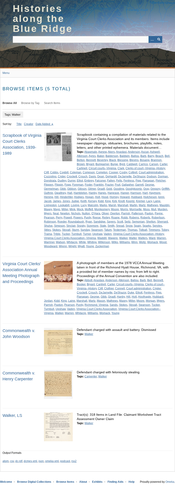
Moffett (89, 209)
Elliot (80, 180)
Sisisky (81, 225)
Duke (131, 292)
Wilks (114, 242)
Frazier (109, 184)
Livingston (50, 205)
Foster (88, 184)
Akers (111, 151)
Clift (46, 172)
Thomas (132, 229)
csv (12, 461)
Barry (151, 156)
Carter (163, 164)
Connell (120, 288)
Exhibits (97, 481)
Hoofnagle (144, 296)
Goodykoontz (134, 188)
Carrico (143, 164)
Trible (56, 234)
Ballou (135, 156)
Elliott (139, 292)
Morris (124, 209)
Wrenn (63, 246)
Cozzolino (50, 176)
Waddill (102, 238)
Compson (89, 172)
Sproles (157, 225)
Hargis (102, 193)
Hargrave (113, 193)
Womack (152, 242)
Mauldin (165, 205)
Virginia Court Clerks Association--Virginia (70, 238)
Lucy (83, 205)
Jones (66, 201)
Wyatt (81, 246)
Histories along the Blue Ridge (42, 18)
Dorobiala (50, 180)
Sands (114, 304)
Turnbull (76, 234)
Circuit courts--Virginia (102, 168)
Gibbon (71, 188)
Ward (152, 238)
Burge (114, 164)
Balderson (112, 156)
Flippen (48, 184)
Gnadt (101, 188)
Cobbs (54, 172)
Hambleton (80, 193)
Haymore (154, 193)
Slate (103, 225)
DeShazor (139, 176)
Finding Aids (116, 481)
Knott (121, 201)
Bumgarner (102, 164)
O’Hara (95, 213)
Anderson (134, 151)
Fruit (117, 184)
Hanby (93, 193)
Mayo (56, 209)
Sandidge (99, 221)
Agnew (102, 151)
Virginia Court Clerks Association (96, 309)
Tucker (66, 234)
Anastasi (121, 151)
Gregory (155, 188)
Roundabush (76, 221)
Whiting (92, 242)
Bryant (90, 164)
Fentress (129, 180)
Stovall (66, 229)
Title (19, 124)
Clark (121, 168)
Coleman (75, 172)
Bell (167, 156)
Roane (115, 217)
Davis (92, 176)
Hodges (79, 197)
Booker (81, 284)
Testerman (119, 229)
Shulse (48, 225)
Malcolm (93, 205)
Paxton (149, 213)
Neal (56, 213)
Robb (124, 217)
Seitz (127, 221)
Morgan (150, 300)
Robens (134, 217)
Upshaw (97, 234)
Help (131, 481)
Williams (124, 242)
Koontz (130, 201)
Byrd (122, 164)
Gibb (63, 188)
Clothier (109, 288)
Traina (48, 234)
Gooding (118, 188)
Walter (133, 238)
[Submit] (158, 39)
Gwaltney (60, 193)
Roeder (62, 221)
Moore (115, 209)
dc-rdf (18, 461)
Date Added (43, 124)
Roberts (145, 217)
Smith (111, 225)
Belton (81, 160)
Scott (120, 221)
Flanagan (148, 180)
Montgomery (102, 209)
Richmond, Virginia (96, 304)
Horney (114, 197)
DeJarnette (125, 176)
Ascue (145, 151)
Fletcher (160, 180)
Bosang (144, 160)
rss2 (74, 461)
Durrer (71, 180)
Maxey (48, 209)
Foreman (77, 184)
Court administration (151, 172)
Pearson (49, 217)
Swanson (97, 229)
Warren (161, 238)
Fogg (67, 184)
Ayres (92, 156)
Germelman (51, 188)
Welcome (6, 481)
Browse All (10, 103)
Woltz (142, 242)
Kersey (92, 201)
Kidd (101, 201)
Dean (100, 176)
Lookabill (63, 205)
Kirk (114, 201)
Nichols (75, 213)
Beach (159, 156)
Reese (97, 217)
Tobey (165, 229)
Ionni (161, 197)
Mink (72, 209)
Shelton (151, 221)
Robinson (50, 221)
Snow (129, 225)
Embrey (89, 180)
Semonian (138, 221)
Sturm (75, 229)
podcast (65, 461)
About (83, 481)
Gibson (82, 188)
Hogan (89, 197)
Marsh (112, 205)
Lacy (149, 201)
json (41, 461)
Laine (156, 201)
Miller (65, 209)
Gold (109, 188)
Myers (47, 213)
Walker (123, 238)
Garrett (139, 184)
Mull (153, 209)
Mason (101, 300)
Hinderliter (66, 197)
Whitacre (72, 242)
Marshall (123, 205)
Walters (142, 238)
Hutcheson (150, 197)
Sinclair (70, 225)
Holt (97, 197)
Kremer (140, 201)
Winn (134, 242)
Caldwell (131, 164)
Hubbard (136, 197)
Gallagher (128, 184)
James (57, 201)
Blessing (122, 160)
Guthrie (48, 193)
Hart (145, 193)
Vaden (108, 234)
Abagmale (90, 151)
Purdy (87, 217)
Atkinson (82, 156)
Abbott (88, 280)
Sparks (146, 225)
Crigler (157, 288)
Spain (137, 225)
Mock (80, 209)
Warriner (49, 242)
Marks (103, 205)
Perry (59, 217)
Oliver (105, 213)
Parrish (125, 213)
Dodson (152, 176)
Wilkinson (104, 242)
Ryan (88, 221)
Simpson (59, 225)
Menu (6, 73)
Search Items (52, 103)
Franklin (99, 184)
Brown (81, 164)
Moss (146, 209)
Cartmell (82, 168)
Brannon (156, 160)
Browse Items (65, 481)
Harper (125, 193)
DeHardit (111, 176)
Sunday (85, 229)
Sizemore (92, 225)
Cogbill (64, 172)
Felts (119, 180)
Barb (143, 156)
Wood (163, 242)
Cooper (113, 172)
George (149, 184)
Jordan (48, 300)
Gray (146, 188)
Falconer (100, 180)
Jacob (47, 201)
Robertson (158, 217)
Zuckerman (102, 246)
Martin (133, 205)
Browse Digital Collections (34, 481)
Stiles (47, 229)
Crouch (83, 176)
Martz (142, 205)
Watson (60, 242)
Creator (28, 124)
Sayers (111, 221)
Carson (153, 164)
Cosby (123, 172)
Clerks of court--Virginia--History (145, 168)
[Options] (152, 39)
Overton (115, 213)
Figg (138, 180)
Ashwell (155, 151)
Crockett (72, 176)
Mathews (152, 205)
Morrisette (135, 209)
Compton (102, 172)
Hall (69, 193)
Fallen (111, 180)
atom (6, 461)
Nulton (86, 213)
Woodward (50, 246)
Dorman (163, 176)
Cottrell (133, 172)
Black (112, 160)
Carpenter (91, 376)
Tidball (143, 229)
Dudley (62, 180)
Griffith (166, 188)
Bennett (91, 160)
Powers (78, 217)
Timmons (154, 229)
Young (90, 246)
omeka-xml (52, 461)
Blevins (134, 160)
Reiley (106, 217)
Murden (162, 209)
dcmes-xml (30, 461)
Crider (61, 176)
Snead (120, 225)
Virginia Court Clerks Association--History (138, 234)
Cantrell (101, 284)
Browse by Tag (30, 103)
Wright (72, 246)
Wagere (113, 238)
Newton (65, 213)
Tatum (108, 229)
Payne (159, 213)
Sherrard (162, 221)
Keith (83, 201)
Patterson (137, 213)
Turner (87, 234)
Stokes (56, 229)
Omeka (169, 481)
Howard (125, 197)
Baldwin (125, 156)
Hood (104, 197)
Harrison (135, 193)
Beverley (102, 160)
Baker (100, 156)
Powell (68, 217)
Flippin (59, 184)
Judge (75, 201)
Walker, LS (12, 415)
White (82, 242)
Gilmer (92, 188)
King (108, 201)
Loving (75, 205)
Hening (48, 197)
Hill (56, 197)
